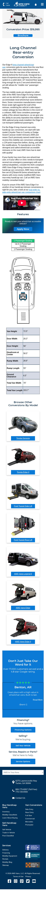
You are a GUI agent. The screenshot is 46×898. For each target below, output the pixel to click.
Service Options (23, 761)
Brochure (23, 35)
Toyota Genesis (23, 438)
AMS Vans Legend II (23, 574)
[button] (36, 4)
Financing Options (23, 730)
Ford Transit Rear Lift (23, 540)
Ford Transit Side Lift (23, 506)
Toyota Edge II (23, 472)
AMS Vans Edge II (23, 642)
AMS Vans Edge (23, 608)
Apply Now (23, 229)
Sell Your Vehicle (23, 745)
